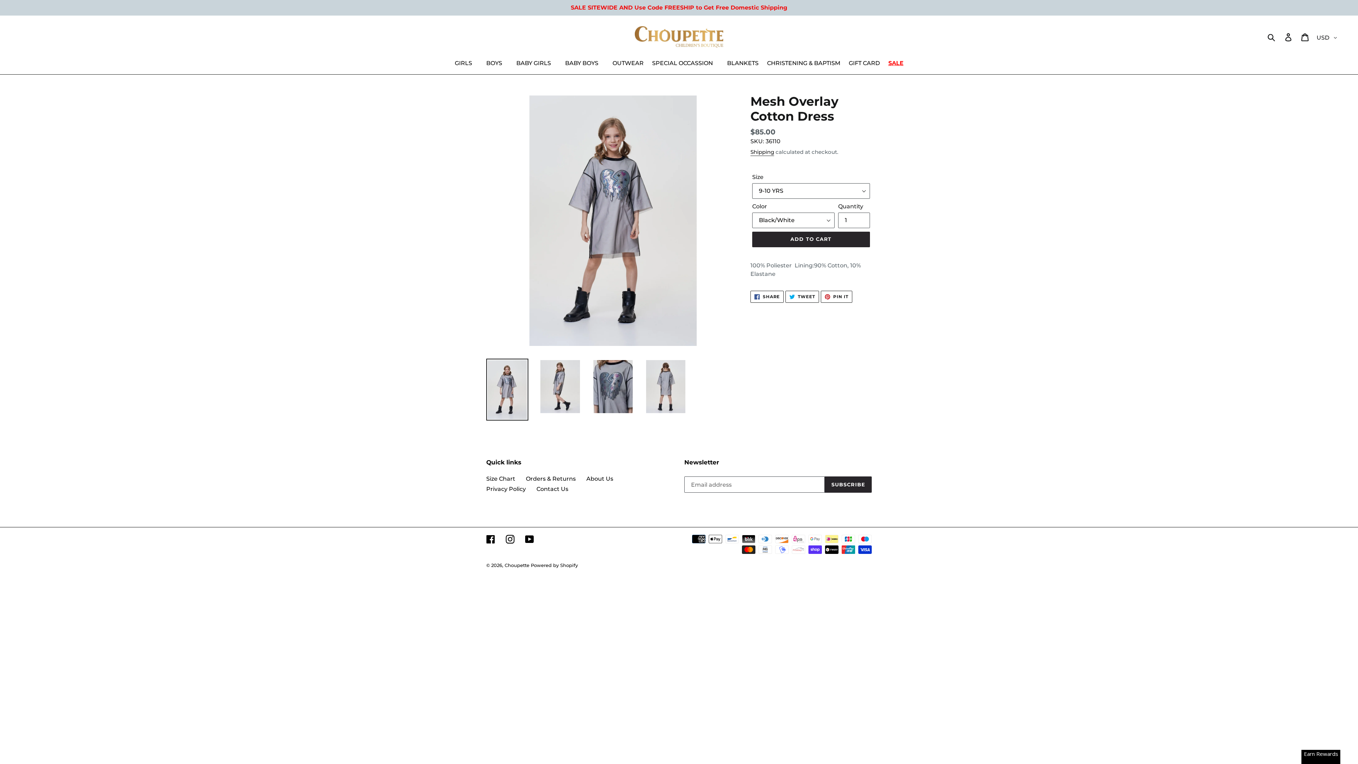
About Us (599, 478)
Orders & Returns (551, 478)
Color (759, 206)
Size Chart (500, 478)
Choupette (517, 565)
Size (758, 177)
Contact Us (552, 489)
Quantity (850, 206)
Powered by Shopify (554, 565)
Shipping (762, 152)
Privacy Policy (506, 489)
